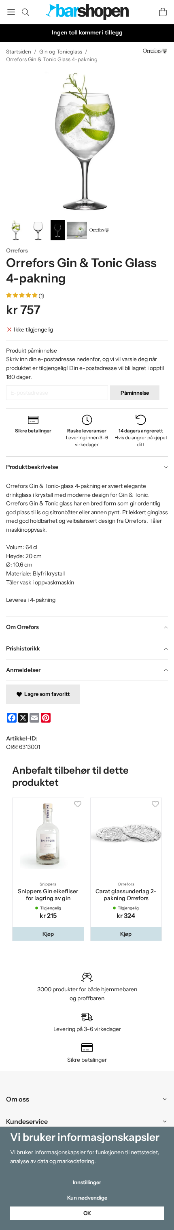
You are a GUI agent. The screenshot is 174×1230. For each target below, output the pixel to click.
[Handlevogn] (163, 12)
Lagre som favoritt (46, 694)
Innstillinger (87, 1182)
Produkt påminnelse (31, 350)
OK (87, 1213)
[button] (48, 934)
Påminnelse (135, 392)
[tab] (87, 467)
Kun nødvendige (87, 1197)
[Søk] (25, 12)
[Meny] (11, 12)
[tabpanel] (87, 547)
